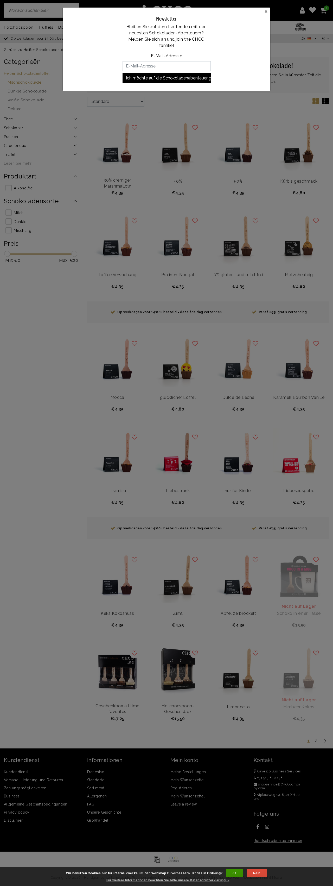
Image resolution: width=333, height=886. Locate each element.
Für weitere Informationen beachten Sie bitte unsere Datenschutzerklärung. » (167, 880)
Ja (234, 873)
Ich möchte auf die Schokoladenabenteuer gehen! (168, 78)
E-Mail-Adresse (166, 55)
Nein (256, 873)
